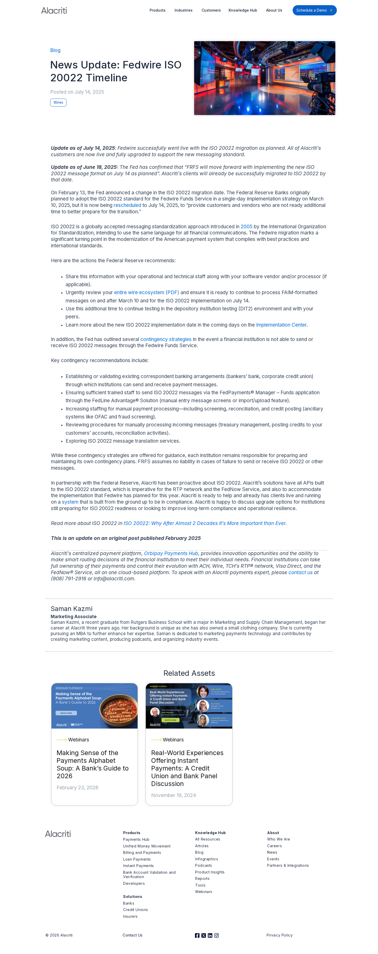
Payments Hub (136, 839)
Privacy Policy (280, 935)
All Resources (207, 839)
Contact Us (133, 935)
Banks (128, 903)
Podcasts (203, 865)
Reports (202, 878)
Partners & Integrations (288, 865)
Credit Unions (135, 909)
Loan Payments (137, 859)
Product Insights (210, 872)
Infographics (206, 859)
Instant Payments (138, 865)
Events (273, 859)
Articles (202, 846)
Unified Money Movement (146, 846)
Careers (274, 846)
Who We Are (278, 839)
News (272, 852)
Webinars (203, 891)
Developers (134, 883)
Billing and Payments (142, 852)
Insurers (130, 916)
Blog (55, 50)
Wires (58, 102)
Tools (200, 885)
